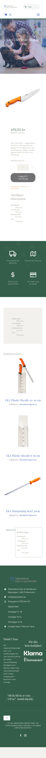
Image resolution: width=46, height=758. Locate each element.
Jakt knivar (24, 187)
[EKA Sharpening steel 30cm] (23, 468)
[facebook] (21, 735)
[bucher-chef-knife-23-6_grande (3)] (23, 98)
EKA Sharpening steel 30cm (23, 511)
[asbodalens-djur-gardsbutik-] (10, 6)
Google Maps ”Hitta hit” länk (21, 626)
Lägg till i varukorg (23, 177)
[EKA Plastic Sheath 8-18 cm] (23, 413)
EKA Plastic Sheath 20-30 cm (23, 400)
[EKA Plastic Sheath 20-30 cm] (23, 358)
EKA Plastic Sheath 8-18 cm (23, 455)
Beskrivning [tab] (10, 530)
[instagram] (25, 735)
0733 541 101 (24, 601)
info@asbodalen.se (17, 597)
